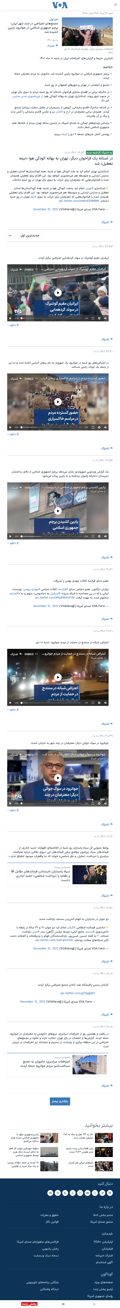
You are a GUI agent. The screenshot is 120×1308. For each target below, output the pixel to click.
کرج (68, 112)
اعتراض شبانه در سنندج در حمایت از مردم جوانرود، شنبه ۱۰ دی (66, 653)
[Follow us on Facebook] (110, 1193)
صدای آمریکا (97, 273)
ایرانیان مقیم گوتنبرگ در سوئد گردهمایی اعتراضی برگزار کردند (67, 269)
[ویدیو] (63, 1304)
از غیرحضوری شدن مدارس (27, 96)
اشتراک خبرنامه (104, 1256)
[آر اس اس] (65, 1193)
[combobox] (24, 235)
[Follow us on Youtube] (87, 1193)
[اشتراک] (50, 1193)
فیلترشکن (107, 1249)
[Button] (52, 46)
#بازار (33, 197)
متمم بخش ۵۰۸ (103, 1215)
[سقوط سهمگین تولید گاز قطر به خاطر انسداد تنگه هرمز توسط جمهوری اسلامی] (49, 1152)
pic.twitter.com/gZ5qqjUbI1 (78, 993)
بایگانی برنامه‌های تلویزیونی (42, 1282)
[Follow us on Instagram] (80, 1193)
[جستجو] (94, 1304)
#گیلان (71, 928)
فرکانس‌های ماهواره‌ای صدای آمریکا (38, 1242)
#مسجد (90, 932)
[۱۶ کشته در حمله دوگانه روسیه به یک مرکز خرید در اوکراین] (49, 1166)
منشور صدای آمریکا (101, 1222)
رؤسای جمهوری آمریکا (100, 1296)
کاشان (59, 112)
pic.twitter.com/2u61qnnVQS (54, 940)
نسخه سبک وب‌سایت (46, 1256)
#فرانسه (63, 589)
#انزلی (36, 932)
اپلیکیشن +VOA (103, 1242)
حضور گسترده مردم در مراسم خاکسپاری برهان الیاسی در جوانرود (65, 378)
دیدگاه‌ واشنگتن (49, 1289)
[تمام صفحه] (93, 318)
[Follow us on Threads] (73, 1193)
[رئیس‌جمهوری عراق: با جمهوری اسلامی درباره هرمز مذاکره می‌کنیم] (49, 1138)
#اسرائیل (55, 593)
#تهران (89, 188)
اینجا (64, 134)
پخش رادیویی (50, 1249)
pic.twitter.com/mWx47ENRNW (79, 201)
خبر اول (54, 19)
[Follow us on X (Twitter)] (95, 1193)
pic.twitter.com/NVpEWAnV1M (54, 598)
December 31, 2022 (45, 209)
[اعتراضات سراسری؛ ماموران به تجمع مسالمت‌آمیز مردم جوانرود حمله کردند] (89, 1064)
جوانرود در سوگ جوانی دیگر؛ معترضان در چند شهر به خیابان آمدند (63, 754)
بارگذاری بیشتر (60, 1101)
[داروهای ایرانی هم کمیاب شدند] (104, 1166)
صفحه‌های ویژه (104, 1282)
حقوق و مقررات (49, 1215)
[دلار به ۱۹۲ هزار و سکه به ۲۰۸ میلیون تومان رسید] (104, 1138)
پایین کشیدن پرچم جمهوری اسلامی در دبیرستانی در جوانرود (67, 487)
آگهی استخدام (104, 1262)
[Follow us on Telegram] (102, 1193)
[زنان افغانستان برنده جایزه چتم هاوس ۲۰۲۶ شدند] (104, 1152)
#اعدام (15, 593)
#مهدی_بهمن (32, 589)
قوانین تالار (52, 1222)
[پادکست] (58, 1193)
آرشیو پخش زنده (103, 1289)
